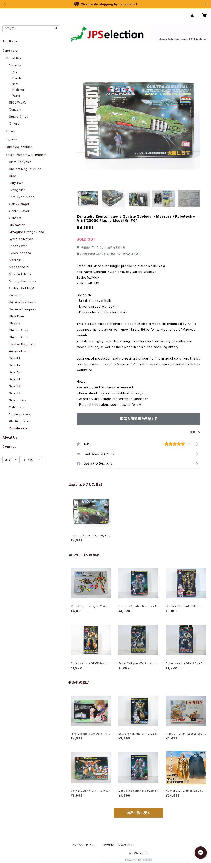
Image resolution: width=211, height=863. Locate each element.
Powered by (134, 859)
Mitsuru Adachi (20, 274)
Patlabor (15, 295)
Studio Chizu (18, 330)
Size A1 (14, 358)
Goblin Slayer (19, 211)
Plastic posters (20, 421)
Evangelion (17, 190)
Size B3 (15, 393)
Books (10, 131)
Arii (14, 72)
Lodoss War (18, 246)
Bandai (17, 78)
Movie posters (20, 414)
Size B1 (14, 379)
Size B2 (15, 386)
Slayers (14, 323)
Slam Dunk (17, 316)
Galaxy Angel (19, 204)
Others (14, 123)
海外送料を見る (132, 254)
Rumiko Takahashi (22, 302)
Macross (15, 65)
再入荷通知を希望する (140, 419)
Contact (9, 446)
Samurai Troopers (22, 309)
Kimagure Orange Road (26, 232)
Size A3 (15, 372)
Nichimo (18, 89)
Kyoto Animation (21, 239)
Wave (16, 95)
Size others (17, 400)
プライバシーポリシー (84, 844)
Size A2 (15, 365)
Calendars (16, 407)
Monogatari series (22, 281)
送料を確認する (116, 247)
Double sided (19, 428)
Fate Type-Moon (21, 197)
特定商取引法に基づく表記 (118, 844)
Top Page (10, 41)
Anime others (19, 351)
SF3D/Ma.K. (17, 102)
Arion (13, 176)
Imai (15, 84)
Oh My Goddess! (21, 288)
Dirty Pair (16, 183)
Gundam (15, 109)
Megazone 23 (19, 267)
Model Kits (14, 58)
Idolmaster (17, 225)
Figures (11, 139)
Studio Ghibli (18, 116)
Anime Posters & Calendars (26, 155)
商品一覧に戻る (138, 813)
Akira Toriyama (20, 162)
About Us (9, 437)
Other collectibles (19, 147)
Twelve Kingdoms (22, 344)
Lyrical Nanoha (20, 253)
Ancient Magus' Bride (25, 169)
